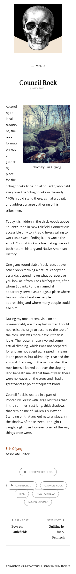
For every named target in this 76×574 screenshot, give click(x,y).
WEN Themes (62, 566)
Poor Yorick (33, 566)
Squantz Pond (38, 502)
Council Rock (53, 485)
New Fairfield (45, 493)
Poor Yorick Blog (40, 472)
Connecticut (24, 485)
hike (22, 493)
